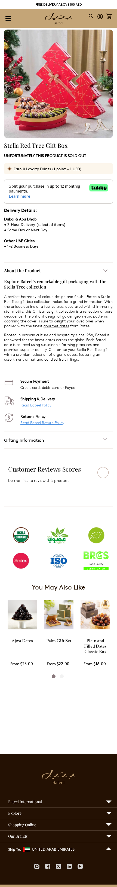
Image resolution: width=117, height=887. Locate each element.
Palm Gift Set (58, 641)
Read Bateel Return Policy (42, 422)
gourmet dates (56, 325)
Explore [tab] (14, 813)
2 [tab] (62, 676)
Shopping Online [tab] (22, 824)
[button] (100, 16)
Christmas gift (45, 311)
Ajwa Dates (22, 641)
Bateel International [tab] (25, 801)
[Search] (91, 16)
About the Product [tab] (22, 270)
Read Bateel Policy (35, 405)
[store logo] (58, 19)
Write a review (103, 472)
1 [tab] (54, 676)
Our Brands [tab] (17, 836)
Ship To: (14, 849)
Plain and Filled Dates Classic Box (95, 646)
